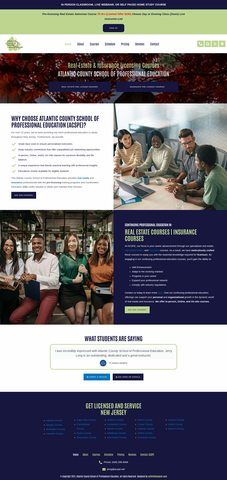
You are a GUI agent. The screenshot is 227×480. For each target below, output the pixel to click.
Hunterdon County (116, 424)
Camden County (54, 433)
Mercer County (115, 428)
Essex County (84, 433)
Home (68, 44)
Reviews (139, 44)
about (161, 292)
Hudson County (115, 420)
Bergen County (54, 425)
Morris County (145, 420)
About (80, 44)
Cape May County (86, 420)
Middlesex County (116, 433)
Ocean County (145, 424)
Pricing (125, 44)
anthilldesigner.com (157, 476)
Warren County (176, 428)
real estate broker (134, 250)
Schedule (110, 44)
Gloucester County (86, 437)
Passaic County (146, 428)
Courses (94, 44)
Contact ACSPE (147, 454)
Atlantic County (54, 420)
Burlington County (55, 429)
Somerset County (147, 437)
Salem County (145, 433)
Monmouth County (117, 437)
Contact (154, 44)
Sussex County (176, 420)
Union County (175, 424)
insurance (154, 250)
